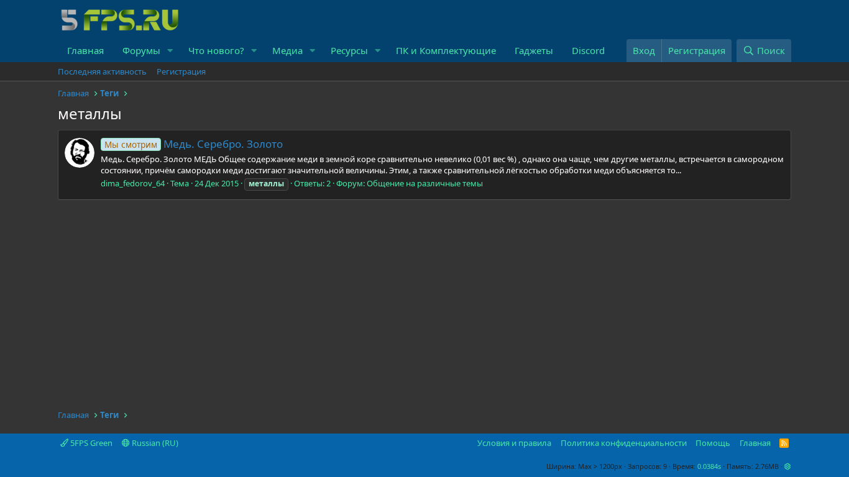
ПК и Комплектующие (446, 50)
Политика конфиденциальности (624, 442)
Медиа (287, 50)
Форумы (141, 50)
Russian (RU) (154, 442)
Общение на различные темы (425, 183)
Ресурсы (349, 50)
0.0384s (709, 466)
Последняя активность (102, 71)
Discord (588, 50)
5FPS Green (90, 442)
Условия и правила (514, 442)
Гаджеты (534, 50)
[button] (170, 50)
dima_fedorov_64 (133, 183)
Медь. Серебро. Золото (193, 144)
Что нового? (216, 50)
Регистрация (181, 71)
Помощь (712, 442)
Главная (85, 50)
